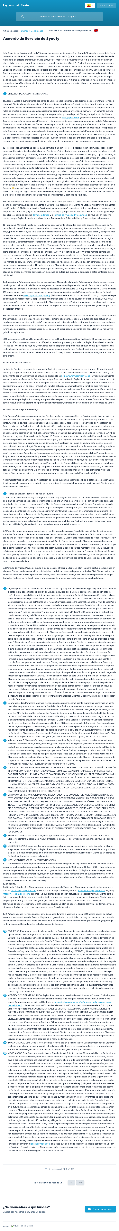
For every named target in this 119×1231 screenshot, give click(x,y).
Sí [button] (71, 1182)
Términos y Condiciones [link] (31, 31)
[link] (96, 30)
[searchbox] (59, 16)
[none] (16, 5)
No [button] (80, 1182)
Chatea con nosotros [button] (102, 1209)
